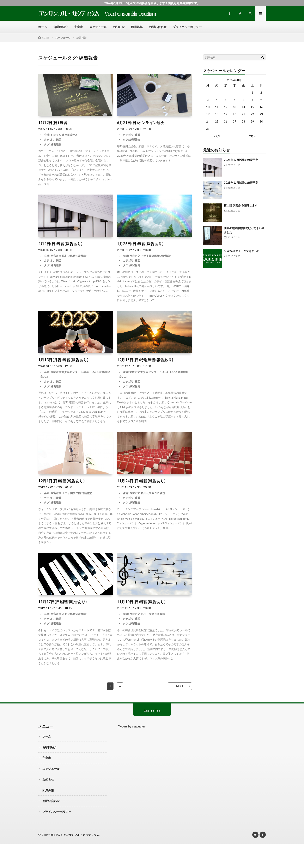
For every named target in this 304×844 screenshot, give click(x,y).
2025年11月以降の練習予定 (241, 182)
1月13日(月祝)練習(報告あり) (63, 359)
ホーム (42, 27)
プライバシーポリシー (187, 27)
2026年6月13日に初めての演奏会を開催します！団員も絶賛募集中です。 (152, 3)
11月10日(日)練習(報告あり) (141, 601)
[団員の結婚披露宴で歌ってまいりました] (212, 235)
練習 (58, 139)
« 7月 (216, 136)
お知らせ (119, 27)
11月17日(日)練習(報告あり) (62, 601)
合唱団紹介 (60, 27)
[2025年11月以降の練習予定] (212, 190)
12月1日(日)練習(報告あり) (61, 481)
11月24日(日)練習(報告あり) (141, 481)
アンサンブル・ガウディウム (81, 834)
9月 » (252, 136)
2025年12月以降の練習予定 (241, 159)
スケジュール (98, 27)
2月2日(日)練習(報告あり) (60, 243)
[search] (263, 57)
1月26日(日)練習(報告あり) (140, 243)
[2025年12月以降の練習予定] (212, 167)
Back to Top (152, 710)
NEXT (179, 686)
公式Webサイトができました (242, 250)
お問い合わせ (157, 27)
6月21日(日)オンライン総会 (141, 122)
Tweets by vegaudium (132, 726)
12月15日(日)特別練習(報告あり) (145, 359)
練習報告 (56, 144)
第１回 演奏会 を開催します (240, 205)
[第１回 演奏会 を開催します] (212, 212)
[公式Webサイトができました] (212, 258)
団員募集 (137, 27)
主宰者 (78, 27)
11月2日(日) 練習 (52, 122)
